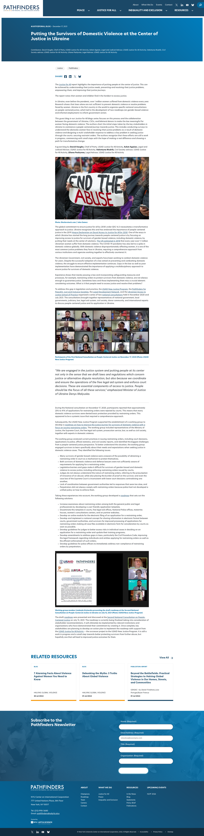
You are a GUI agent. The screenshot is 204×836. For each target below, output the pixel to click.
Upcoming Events (156, 788)
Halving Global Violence (45, 693)
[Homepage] (21, 8)
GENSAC (134, 690)
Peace (81, 10)
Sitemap (170, 832)
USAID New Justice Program (115, 289)
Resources (181, 10)
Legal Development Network (106, 292)
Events (159, 5)
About (135, 5)
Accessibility (144, 832)
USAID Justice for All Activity (71, 632)
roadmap (125, 496)
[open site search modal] (200, 5)
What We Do (147, 5)
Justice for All (106, 10)
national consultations (112, 295)
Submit (133, 771)
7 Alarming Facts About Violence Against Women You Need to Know (52, 676)
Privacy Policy (157, 832)
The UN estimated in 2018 (108, 241)
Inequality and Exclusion (145, 10)
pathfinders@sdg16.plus (48, 814)
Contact (168, 5)
